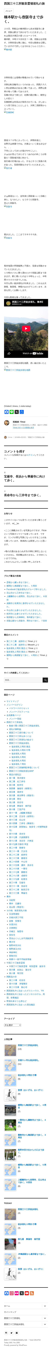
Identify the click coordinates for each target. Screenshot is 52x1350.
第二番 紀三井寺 (17, 781)
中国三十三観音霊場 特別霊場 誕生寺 (27, 966)
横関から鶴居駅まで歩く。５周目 (22, 586)
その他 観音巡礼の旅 (17, 910)
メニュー (8, 11)
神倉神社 (13, 952)
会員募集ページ (14, 715)
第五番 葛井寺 (16, 792)
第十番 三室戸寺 (17, 809)
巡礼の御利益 (15, 729)
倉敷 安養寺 (15, 921)
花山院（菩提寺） (17, 907)
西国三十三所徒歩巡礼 (19, 743)
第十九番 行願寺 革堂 (18, 844)
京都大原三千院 (16, 917)
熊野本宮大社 (15, 945)
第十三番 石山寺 (17, 820)
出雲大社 (13, 924)
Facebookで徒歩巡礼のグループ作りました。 (27, 589)
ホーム (7, 1306)
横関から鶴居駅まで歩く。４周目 (22, 655)
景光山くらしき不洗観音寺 (21, 938)
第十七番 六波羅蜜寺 (19, 837)
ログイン (30, 455)
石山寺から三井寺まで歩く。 (20, 593)
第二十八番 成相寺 (18, 876)
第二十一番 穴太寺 (18, 851)
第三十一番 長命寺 (18, 886)
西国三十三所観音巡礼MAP (21, 771)
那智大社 (13, 956)
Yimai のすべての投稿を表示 (23, 427)
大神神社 (13, 928)
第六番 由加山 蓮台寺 (20, 970)
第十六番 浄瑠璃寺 (18, 984)
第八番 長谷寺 (16, 802)
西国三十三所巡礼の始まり (21, 740)
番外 (9, 896)
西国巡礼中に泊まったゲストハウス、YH (25, 991)
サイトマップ (13, 701)
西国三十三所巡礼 (15, 722)
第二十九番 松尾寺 (18, 879)
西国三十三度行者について (21, 733)
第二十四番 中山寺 (18, 862)
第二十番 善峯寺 (17, 848)
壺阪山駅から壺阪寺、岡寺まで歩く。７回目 (27, 621)
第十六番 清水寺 (17, 834)
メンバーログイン (15, 705)
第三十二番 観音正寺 (19, 890)
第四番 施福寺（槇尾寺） (21, 788)
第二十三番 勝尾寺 (18, 858)
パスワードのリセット (19, 708)
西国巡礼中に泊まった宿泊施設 (21, 1005)
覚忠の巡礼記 (15, 774)
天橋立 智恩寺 (16, 931)
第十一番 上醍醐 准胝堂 (20, 813)
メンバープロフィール (19, 712)
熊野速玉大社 (15, 949)
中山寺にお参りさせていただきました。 (25, 610)
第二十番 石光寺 (17, 980)
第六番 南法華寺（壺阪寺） (22, 795)
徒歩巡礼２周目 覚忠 (16, 648)
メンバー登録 (15, 719)
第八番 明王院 (16, 973)
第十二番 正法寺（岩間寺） (22, 816)
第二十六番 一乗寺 (18, 869)
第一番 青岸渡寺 (17, 778)
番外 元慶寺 (15, 903)
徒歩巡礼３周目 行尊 (21, 750)
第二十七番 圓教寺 (18, 872)
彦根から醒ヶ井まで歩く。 (19, 582)
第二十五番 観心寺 (18, 987)
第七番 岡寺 (15, 799)
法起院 (12, 900)
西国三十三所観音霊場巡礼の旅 (24, 3)
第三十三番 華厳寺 (18, 893)
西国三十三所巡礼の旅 (36, 437)
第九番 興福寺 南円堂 (20, 806)
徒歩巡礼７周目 (19, 764)
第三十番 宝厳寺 (17, 883)
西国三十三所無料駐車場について (24, 767)
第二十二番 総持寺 (16, 641)
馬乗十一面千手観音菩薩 (20, 959)
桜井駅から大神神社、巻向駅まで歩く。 (25, 617)
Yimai (10, 437)
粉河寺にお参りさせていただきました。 (25, 614)
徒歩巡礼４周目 (19, 754)
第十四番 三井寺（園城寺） (22, 823)
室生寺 (12, 935)
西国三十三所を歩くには (20, 736)
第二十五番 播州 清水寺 (21, 865)
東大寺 (12, 942)
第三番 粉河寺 (16, 785)
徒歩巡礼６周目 (19, 760)
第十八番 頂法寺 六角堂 (21, 841)
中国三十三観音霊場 (16, 963)
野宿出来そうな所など (17, 1001)
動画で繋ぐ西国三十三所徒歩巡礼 (24, 726)
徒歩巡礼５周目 (19, 757)
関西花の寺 (12, 977)
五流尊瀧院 (14, 914)
